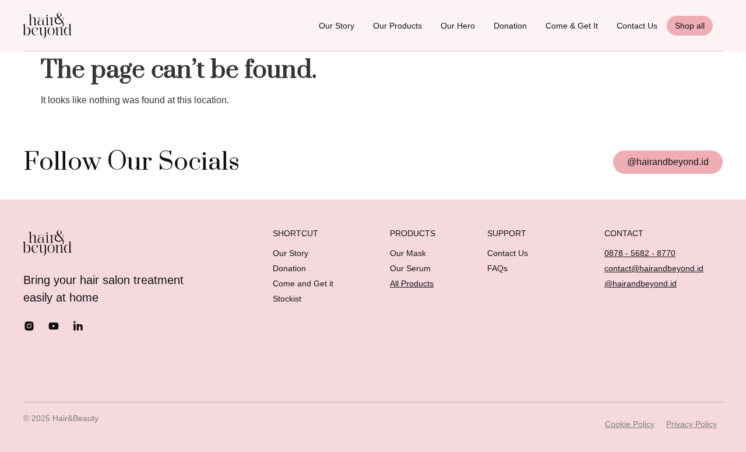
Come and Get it (303, 283)
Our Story (336, 25)
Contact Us (637, 25)
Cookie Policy (629, 424)
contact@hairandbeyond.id (653, 268)
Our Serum (410, 268)
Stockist (287, 298)
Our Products (397, 25)
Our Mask (408, 253)
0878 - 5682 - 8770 (639, 253)
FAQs (497, 268)
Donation (510, 25)
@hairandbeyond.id (640, 283)
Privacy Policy (691, 424)
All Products (412, 283)
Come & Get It (572, 25)
